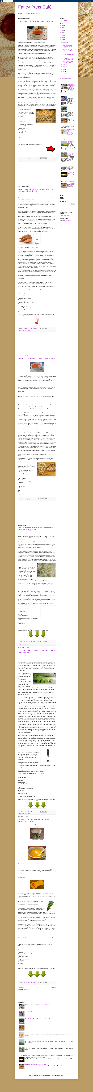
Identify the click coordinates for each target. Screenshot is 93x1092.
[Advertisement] (37, 174)
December (65, 42)
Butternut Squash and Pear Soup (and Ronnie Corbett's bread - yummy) (34, 820)
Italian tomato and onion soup (35, 643)
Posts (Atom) (26, 989)
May (64, 71)
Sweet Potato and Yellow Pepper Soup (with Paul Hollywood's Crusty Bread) (35, 190)
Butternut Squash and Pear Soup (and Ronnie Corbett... (68, 62)
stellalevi (53, 1075)
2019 (63, 27)
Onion (42, 643)
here (28, 141)
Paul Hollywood (46, 459)
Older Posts (53, 987)
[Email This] (41, 158)
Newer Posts (21, 987)
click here (28, 113)
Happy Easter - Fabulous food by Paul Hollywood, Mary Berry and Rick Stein (70, 120)
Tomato (26, 644)
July (63, 67)
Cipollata (28, 643)
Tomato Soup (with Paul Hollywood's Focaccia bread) (36, 21)
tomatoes (20, 161)
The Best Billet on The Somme (70, 142)
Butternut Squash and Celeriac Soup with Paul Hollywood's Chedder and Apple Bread (71, 132)
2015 (63, 34)
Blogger (61, 1075)
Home (37, 987)
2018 (63, 29)
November (65, 44)
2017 (63, 30)
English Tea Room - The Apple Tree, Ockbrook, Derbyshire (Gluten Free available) (71, 109)
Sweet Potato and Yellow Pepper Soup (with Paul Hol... (67, 50)
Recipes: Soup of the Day (26, 330)
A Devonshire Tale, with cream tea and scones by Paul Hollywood (71, 86)
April (64, 73)
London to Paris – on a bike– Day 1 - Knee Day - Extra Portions (71, 154)
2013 (63, 37)
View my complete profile (23, 996)
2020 (63, 25)
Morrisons (28, 578)
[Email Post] (38, 158)
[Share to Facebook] (45, 158)
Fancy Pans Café (35, 7)
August (64, 66)
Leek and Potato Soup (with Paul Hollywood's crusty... (68, 59)
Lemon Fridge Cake (29, 1011)
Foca (21, 109)
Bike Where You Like (65, 209)
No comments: (34, 158)
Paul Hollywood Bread (47, 643)
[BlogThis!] (42, 158)
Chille (25, 643)
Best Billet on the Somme (66, 220)
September (65, 64)
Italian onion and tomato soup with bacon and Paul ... (68, 56)
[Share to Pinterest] (46, 158)
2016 (63, 32)
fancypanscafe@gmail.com (65, 78)
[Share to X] (43, 158)
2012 (63, 39)
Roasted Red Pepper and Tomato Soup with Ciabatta (36, 358)
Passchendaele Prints (65, 225)
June (64, 69)
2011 (63, 40)
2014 (63, 35)
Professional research (65, 215)
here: (44, 773)
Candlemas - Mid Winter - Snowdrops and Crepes (70, 174)
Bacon (23, 643)
